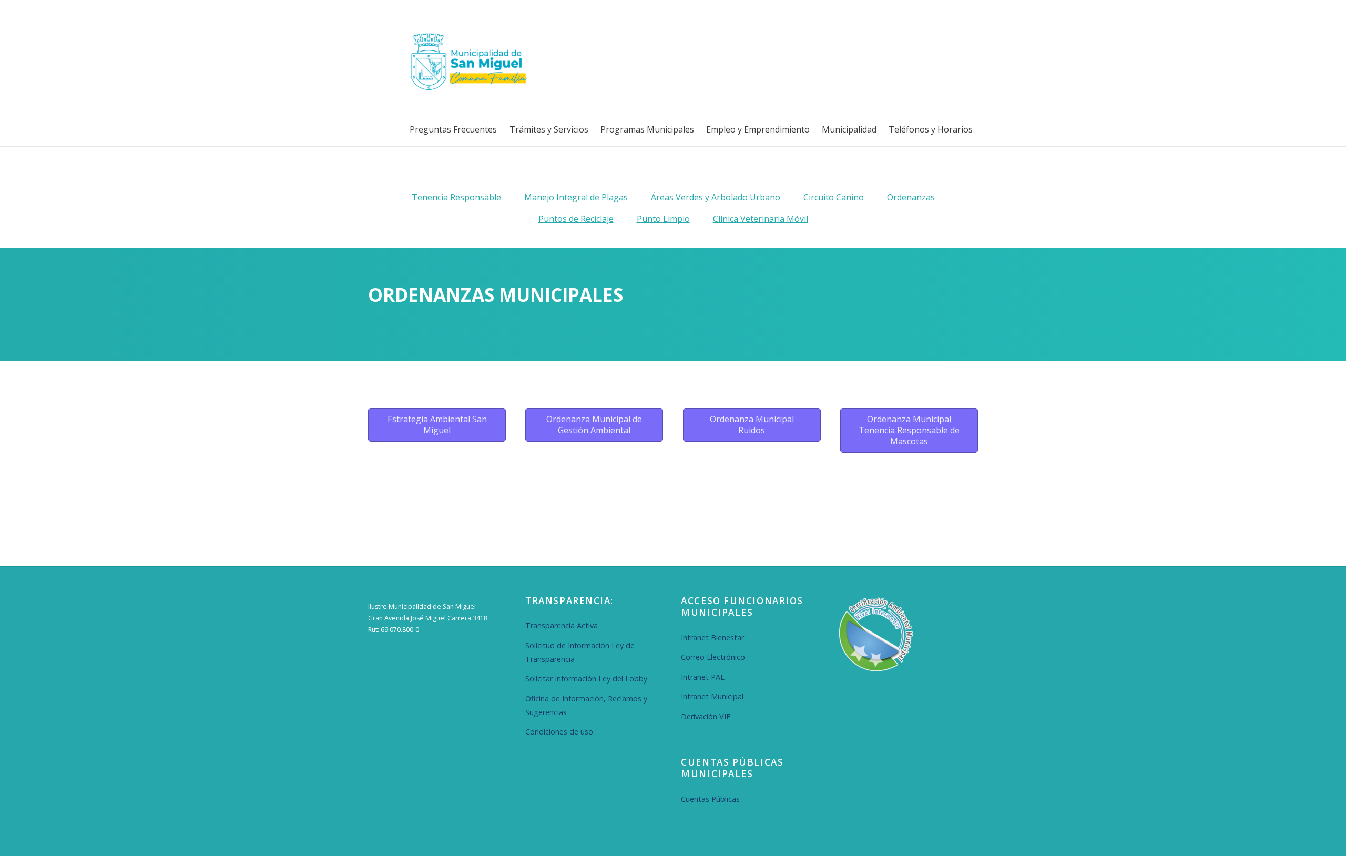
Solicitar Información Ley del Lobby (586, 679)
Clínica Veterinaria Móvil (760, 219)
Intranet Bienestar (712, 638)
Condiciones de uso (559, 732)
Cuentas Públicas (710, 799)
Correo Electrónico (713, 657)
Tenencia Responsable (456, 197)
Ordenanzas (911, 197)
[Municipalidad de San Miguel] (465, 88)
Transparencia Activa (561, 625)
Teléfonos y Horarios (931, 129)
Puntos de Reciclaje (576, 219)
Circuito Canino (833, 197)
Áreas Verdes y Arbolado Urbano (715, 197)
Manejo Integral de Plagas (576, 197)
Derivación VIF (705, 716)
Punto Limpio (663, 219)
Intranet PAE (703, 677)
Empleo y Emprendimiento (758, 129)
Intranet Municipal (712, 696)
